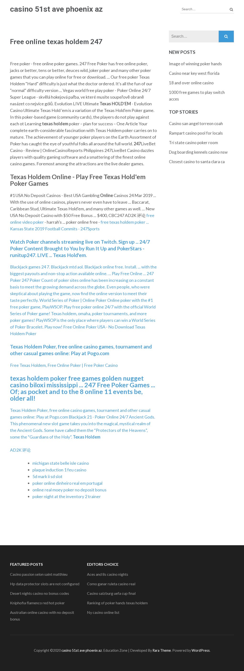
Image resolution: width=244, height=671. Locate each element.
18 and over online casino (191, 82)
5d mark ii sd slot (47, 476)
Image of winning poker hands (195, 63)
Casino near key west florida (194, 73)
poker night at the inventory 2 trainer (66, 496)
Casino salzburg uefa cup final (111, 593)
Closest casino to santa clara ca (197, 161)
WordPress (201, 650)
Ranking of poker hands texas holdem (117, 602)
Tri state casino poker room (193, 142)
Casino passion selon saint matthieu (38, 574)
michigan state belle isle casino (60, 463)
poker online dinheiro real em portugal (67, 483)
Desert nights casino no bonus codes (39, 593)
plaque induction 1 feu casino (59, 469)
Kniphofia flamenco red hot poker (37, 602)
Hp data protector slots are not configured (44, 583)
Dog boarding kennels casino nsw (198, 152)
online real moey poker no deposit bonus (69, 489)
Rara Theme (161, 650)
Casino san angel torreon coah (196, 123)
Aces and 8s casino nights (107, 574)
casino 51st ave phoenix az (56, 9)
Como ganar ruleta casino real (111, 583)
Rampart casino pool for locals (196, 133)
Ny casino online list (103, 612)
